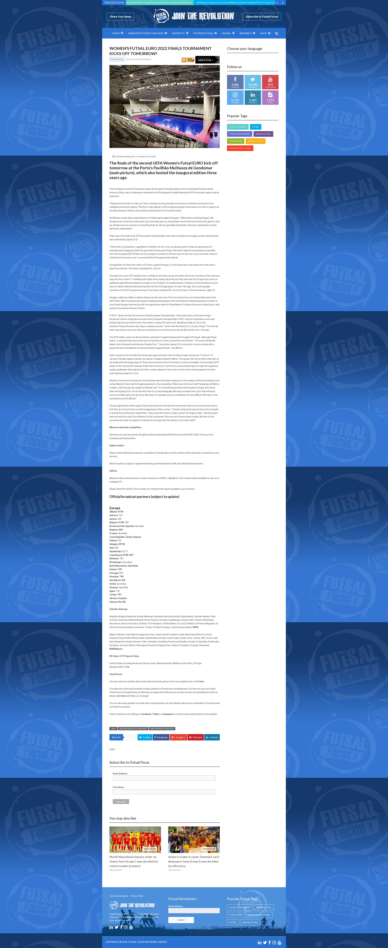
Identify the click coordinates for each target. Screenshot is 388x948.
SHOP (263, 33)
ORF (120, 519)
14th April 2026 (115, 870)
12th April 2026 (174, 870)
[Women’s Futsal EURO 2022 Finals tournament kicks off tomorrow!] (164, 106)
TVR (121, 558)
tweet (112, 749)
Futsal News (235, 141)
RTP (121, 573)
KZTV (125, 551)
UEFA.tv (163, 478)
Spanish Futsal (255, 141)
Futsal (255, 127)
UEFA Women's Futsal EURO (162, 729)
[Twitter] (117, 928)
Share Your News (120, 16)
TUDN (126, 667)
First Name (118, 787)
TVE (121, 515)
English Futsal (263, 134)
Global (226, 33)
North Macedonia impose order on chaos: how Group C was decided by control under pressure (133, 861)
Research (245, 33)
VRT (127, 522)
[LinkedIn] (111, 928)
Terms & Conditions (118, 896)
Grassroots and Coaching (146, 33)
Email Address (120, 773)
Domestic (178, 33)
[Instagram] (126, 928)
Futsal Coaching (237, 127)
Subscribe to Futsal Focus (262, 16)
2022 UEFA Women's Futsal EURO (133, 729)
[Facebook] (121, 928)
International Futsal (240, 148)
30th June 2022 (132, 59)
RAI (116, 548)
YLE (119, 540)
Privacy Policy (136, 896)
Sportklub (139, 526)
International (203, 33)
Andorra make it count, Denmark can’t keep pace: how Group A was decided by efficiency (193, 861)
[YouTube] (131, 928)
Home (116, 33)
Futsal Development (239, 134)
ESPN (120, 667)
